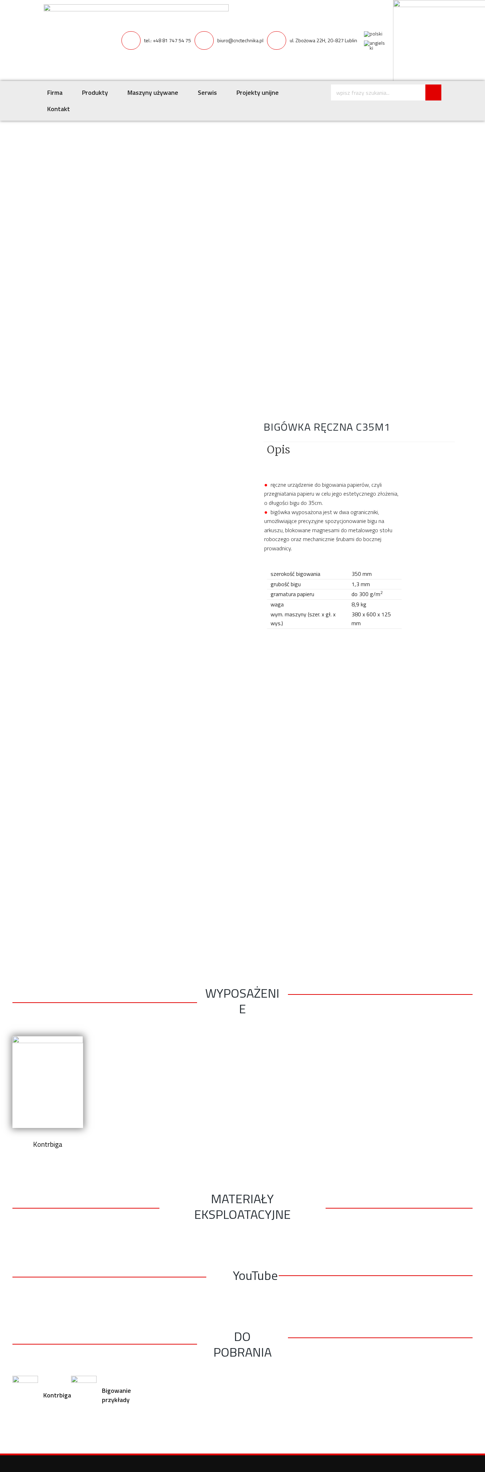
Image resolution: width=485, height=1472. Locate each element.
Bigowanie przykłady (116, 1395)
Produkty (95, 92)
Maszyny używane (152, 92)
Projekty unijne (257, 92)
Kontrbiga (57, 1395)
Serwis (207, 92)
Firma (54, 92)
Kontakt (58, 109)
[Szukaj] (433, 92)
